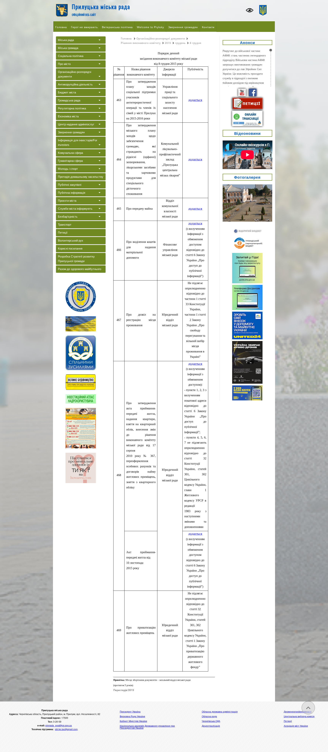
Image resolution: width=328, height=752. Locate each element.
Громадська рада (69, 100)
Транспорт (64, 224)
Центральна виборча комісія (299, 716)
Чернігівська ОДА (211, 721)
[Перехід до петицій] (247, 103)
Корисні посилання (70, 248)
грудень (180, 43)
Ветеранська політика (117, 27)
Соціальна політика (70, 56)
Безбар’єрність (67, 216)
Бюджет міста (67, 92)
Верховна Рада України (132, 716)
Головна (61, 27)
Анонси (247, 42)
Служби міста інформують (75, 208)
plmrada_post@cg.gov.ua (58, 725)
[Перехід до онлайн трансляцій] (247, 118)
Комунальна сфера (70, 152)
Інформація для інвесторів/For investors (77, 142)
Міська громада (68, 48)
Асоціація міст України (296, 725)
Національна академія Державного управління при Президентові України (147, 726)
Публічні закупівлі (69, 184)
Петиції (62, 232)
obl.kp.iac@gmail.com (66, 729)
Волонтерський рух (70, 240)
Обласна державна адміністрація (220, 711)
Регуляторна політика (72, 108)
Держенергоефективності (297, 711)
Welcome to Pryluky (150, 27)
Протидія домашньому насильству (80, 176)
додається (195, 100)
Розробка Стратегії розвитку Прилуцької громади (76, 259)
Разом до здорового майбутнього (79, 269)
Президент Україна (130, 711)
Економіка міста (68, 116)
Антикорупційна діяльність (75, 84)
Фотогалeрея (247, 177)
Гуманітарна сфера (70, 160)
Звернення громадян (183, 27)
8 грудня (195, 43)
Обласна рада (209, 716)
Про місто (64, 64)
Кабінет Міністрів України (133, 721)
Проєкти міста (67, 200)
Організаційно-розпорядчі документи (74, 74)
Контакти (208, 27)
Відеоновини (247, 133)
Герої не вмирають (84, 27)
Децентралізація (211, 725)
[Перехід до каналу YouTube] (242, 92)
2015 (168, 43)
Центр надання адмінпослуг (76, 124)
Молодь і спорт (68, 168)
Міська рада (66, 40)
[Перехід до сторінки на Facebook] (252, 92)
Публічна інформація (71, 192)
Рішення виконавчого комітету (141, 43)
